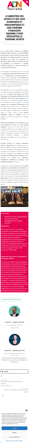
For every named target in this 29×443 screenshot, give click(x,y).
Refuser (14, 432)
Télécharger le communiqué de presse (11, 299)
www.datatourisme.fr (10, 221)
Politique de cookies (10, 440)
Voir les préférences (14, 437)
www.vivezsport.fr (22, 216)
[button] (26, 410)
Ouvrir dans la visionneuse (22, 187)
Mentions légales (19, 440)
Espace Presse (13, 44)
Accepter (14, 428)
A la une (5, 44)
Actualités (8, 44)
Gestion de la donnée (20, 44)
